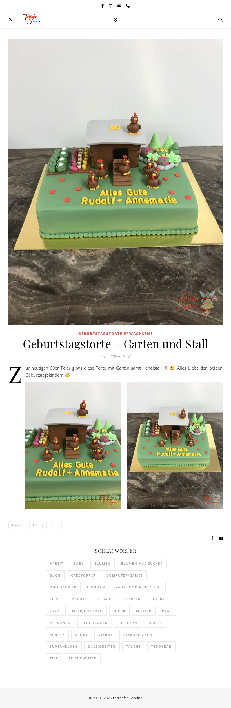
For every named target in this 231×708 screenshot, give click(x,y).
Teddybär (161, 646)
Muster (144, 611)
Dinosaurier (63, 587)
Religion (128, 623)
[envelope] (119, 5)
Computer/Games (124, 575)
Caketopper (83, 575)
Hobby (38, 525)
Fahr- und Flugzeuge (139, 587)
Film (54, 599)
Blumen (18, 525)
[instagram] (111, 5)
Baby (79, 563)
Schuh (154, 623)
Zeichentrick (83, 658)
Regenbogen (94, 623)
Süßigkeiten (102, 646)
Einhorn (96, 587)
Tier (55, 525)
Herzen (133, 599)
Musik (119, 611)
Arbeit (56, 563)
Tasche (133, 646)
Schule (57, 634)
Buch (55, 575)
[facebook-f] (103, 5)
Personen (60, 623)
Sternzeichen (137, 634)
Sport (81, 634)
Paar (167, 611)
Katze (56, 611)
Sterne (105, 634)
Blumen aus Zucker (142, 563)
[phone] (128, 5)
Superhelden (64, 646)
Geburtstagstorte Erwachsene (115, 333)
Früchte (78, 599)
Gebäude (106, 599)
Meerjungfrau (87, 611)
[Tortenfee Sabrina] (34, 19)
